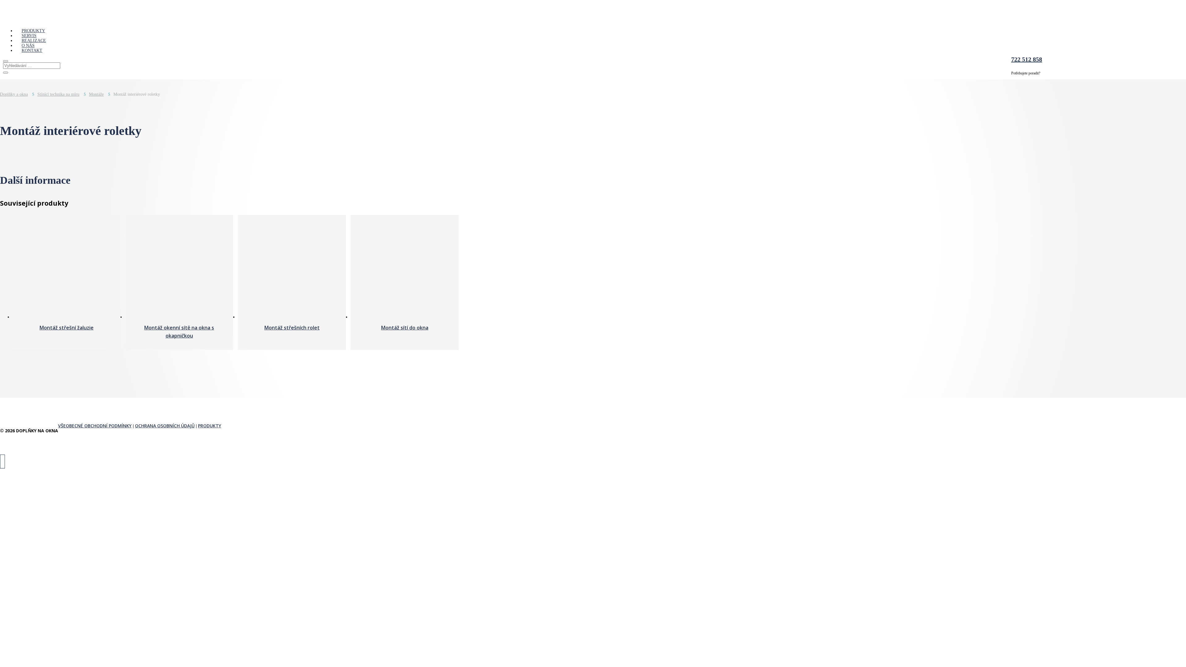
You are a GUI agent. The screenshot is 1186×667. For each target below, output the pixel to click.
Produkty (33, 30)
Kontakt (32, 50)
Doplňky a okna (14, 94)
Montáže (96, 94)
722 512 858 (1026, 59)
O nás (28, 45)
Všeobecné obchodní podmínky (95, 426)
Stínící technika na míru (58, 94)
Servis (29, 35)
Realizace (34, 40)
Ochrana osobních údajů (165, 426)
